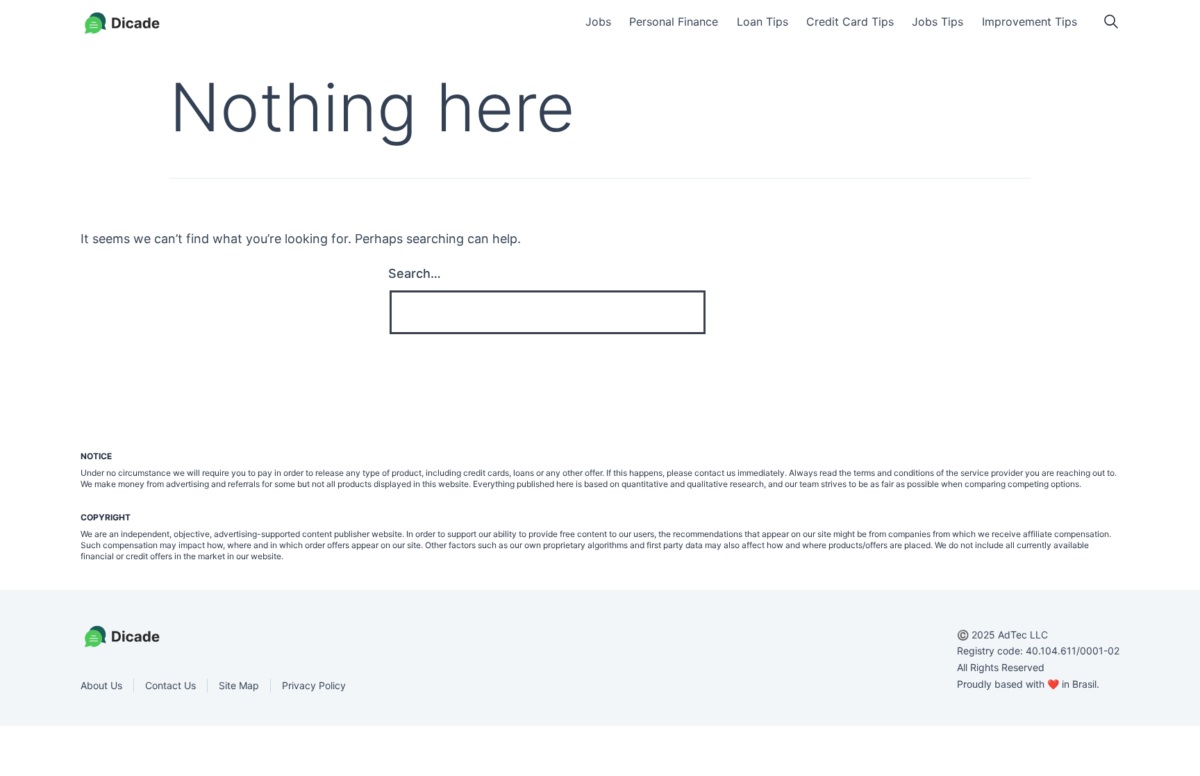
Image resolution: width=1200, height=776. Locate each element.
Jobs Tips (937, 21)
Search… (414, 273)
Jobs (598, 21)
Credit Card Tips (850, 21)
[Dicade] (122, 24)
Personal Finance (673, 21)
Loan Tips (762, 21)
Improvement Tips (1029, 21)
